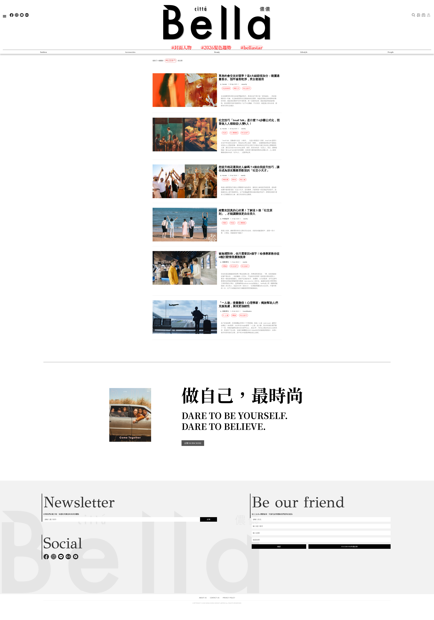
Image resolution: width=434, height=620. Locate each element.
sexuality (244, 84)
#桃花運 (225, 179)
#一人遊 (225, 315)
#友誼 (232, 223)
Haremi (224, 84)
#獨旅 (234, 315)
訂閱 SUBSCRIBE (192, 443)
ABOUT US (203, 598)
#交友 (225, 133)
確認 (279, 546)
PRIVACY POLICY (229, 598)
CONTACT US (214, 598)
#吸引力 (236, 88)
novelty (243, 129)
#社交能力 (245, 266)
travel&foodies (247, 311)
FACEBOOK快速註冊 (349, 546)
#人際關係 (234, 133)
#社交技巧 (246, 88)
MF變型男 (225, 219)
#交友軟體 (226, 88)
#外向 (234, 179)
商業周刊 (225, 262)
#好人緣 (242, 179)
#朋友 (225, 223)
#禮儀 (225, 266)
